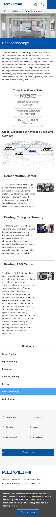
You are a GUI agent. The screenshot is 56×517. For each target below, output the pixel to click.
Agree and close (28, 512)
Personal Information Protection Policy (26, 480)
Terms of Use (36, 484)
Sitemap (5, 480)
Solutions (28, 346)
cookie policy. (9, 506)
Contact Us (28, 452)
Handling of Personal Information (15, 484)
